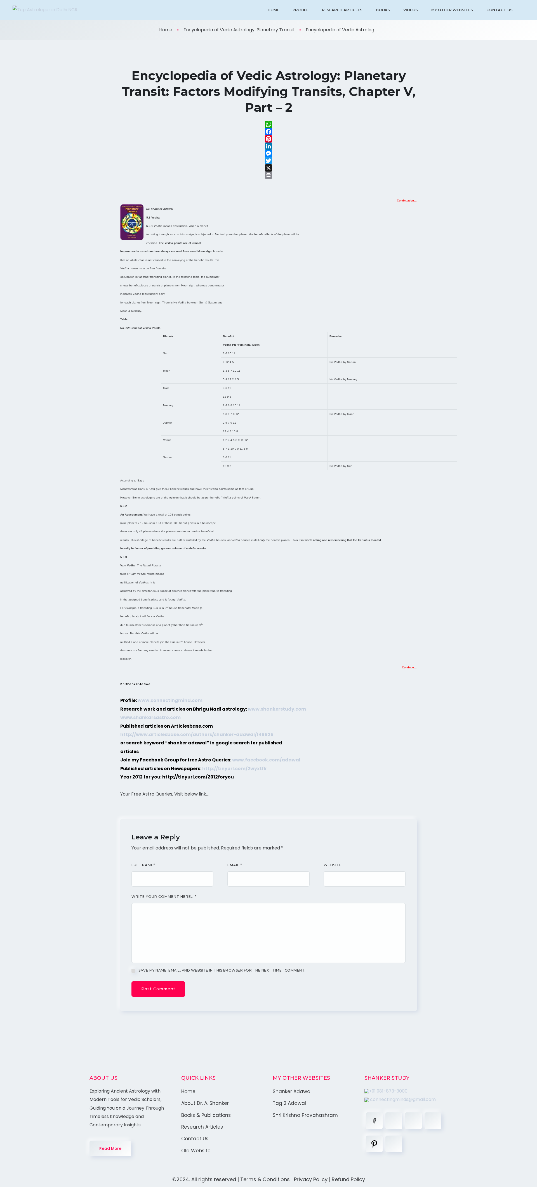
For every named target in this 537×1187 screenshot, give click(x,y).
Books (383, 10)
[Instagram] (433, 1120)
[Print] (268, 175)
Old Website (196, 1150)
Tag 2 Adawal (289, 1103)
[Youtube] (393, 1144)
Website (333, 865)
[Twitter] (268, 160)
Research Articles (342, 10)
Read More (110, 1148)
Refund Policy (348, 1179)
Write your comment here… (164, 896)
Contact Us (499, 10)
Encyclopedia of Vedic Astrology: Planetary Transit (239, 30)
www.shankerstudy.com (277, 709)
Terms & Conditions (265, 1179)
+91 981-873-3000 (388, 1091)
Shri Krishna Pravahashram (305, 1115)
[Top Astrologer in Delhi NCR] (45, 10)
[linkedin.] (413, 1120)
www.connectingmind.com (170, 700)
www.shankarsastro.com (150, 717)
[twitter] (393, 1120)
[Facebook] (268, 131)
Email (234, 865)
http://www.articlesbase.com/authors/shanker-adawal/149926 (197, 734)
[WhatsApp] (268, 124)
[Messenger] (268, 153)
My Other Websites (452, 10)
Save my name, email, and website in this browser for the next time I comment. (222, 970)
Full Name (143, 865)
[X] (268, 168)
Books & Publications (206, 1115)
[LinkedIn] (268, 146)
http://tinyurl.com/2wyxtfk (234, 768)
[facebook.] (374, 1120)
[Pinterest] (268, 139)
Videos (410, 10)
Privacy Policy (311, 1179)
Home (273, 10)
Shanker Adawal (292, 1091)
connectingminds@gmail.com (402, 1099)
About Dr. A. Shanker (205, 1103)
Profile (300, 10)
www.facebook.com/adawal (266, 760)
